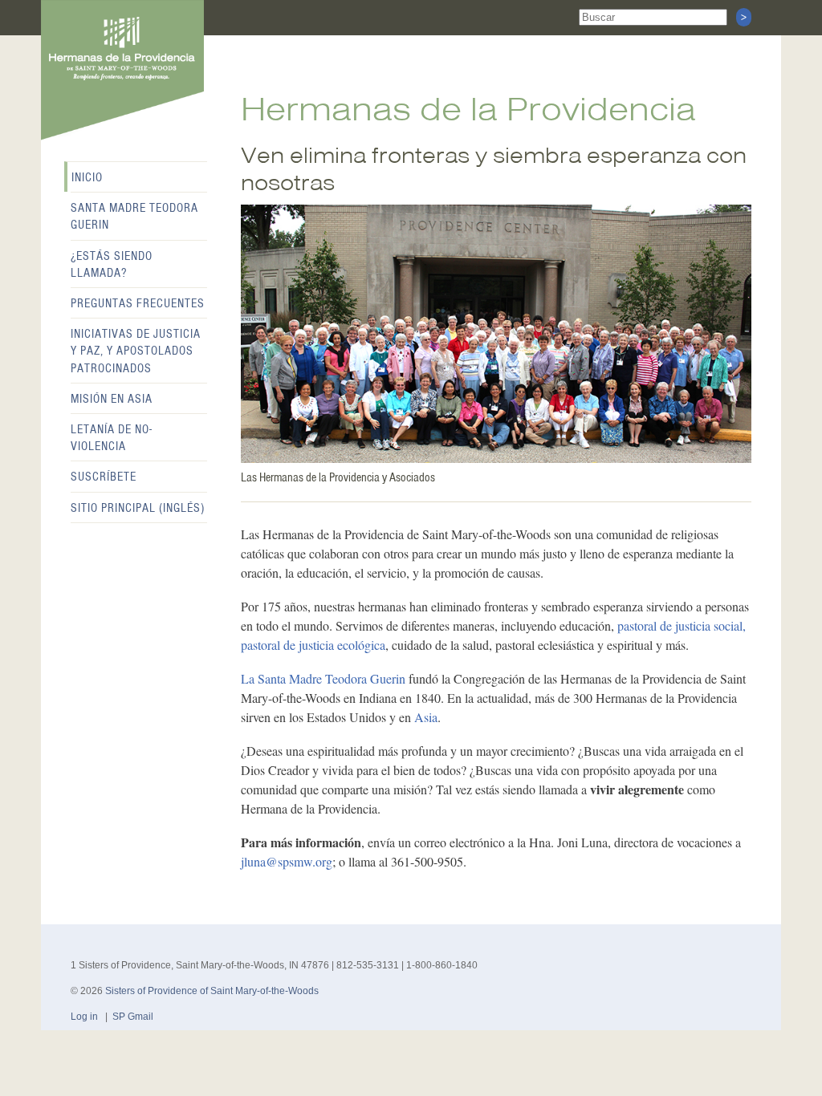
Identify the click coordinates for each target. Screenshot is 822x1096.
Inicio (87, 177)
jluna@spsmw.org (286, 861)
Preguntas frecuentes (138, 303)
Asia (425, 716)
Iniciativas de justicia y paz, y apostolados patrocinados (136, 350)
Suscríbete (103, 477)
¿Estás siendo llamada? (112, 264)
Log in (84, 1016)
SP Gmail (132, 1016)
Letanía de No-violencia (112, 437)
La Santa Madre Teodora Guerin (323, 678)
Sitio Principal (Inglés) (138, 508)
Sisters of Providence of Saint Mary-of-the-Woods (212, 991)
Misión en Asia (112, 399)
